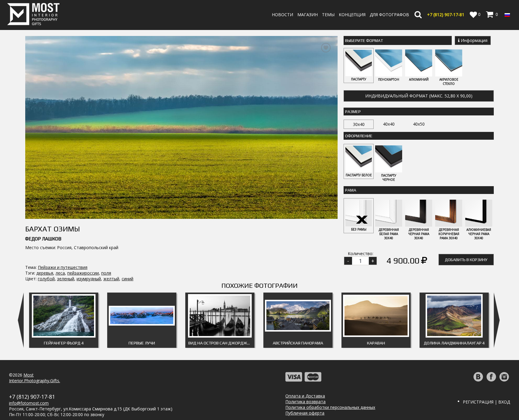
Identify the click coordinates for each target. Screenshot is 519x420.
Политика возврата (305, 401)
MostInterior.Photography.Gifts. (34, 377)
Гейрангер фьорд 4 (64, 343)
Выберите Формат (364, 40)
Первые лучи (142, 343)
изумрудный (89, 278)
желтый (111, 278)
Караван (376, 343)
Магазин (307, 14)
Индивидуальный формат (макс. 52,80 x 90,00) (418, 96)
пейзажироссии (83, 273)
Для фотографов (389, 14)
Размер (353, 111)
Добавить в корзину (466, 259)
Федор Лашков (43, 239)
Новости (282, 14)
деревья (44, 273)
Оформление (358, 135)
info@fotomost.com (29, 403)
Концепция (352, 14)
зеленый (65, 278)
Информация (473, 40)
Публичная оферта (304, 413)
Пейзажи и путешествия (62, 267)
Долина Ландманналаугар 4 (454, 343)
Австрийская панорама (298, 343)
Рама (350, 190)
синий (127, 278)
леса (60, 273)
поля (106, 273)
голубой (46, 278)
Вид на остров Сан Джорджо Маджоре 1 (221, 343)
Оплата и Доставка (305, 396)
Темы (328, 14)
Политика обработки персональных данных (330, 407)
